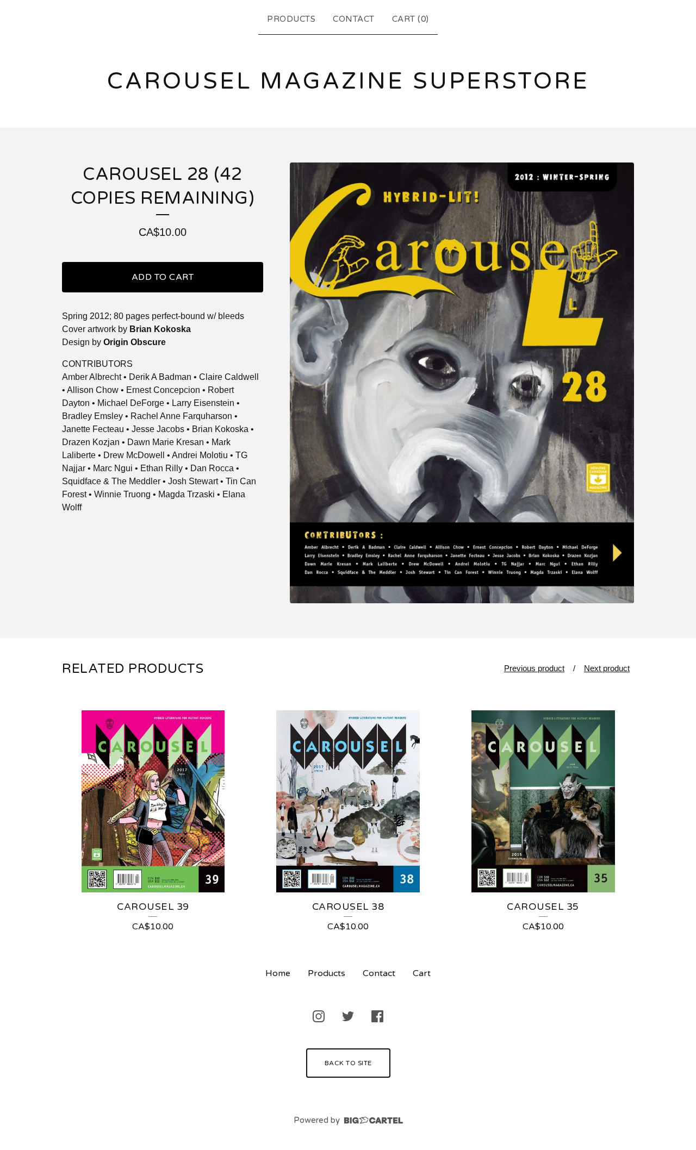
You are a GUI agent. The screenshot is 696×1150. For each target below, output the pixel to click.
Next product (607, 668)
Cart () (410, 19)
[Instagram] (318, 1016)
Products (291, 19)
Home (277, 973)
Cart (422, 973)
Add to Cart (163, 277)
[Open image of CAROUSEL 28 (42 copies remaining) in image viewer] (462, 382)
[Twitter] (348, 1016)
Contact (354, 19)
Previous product (534, 668)
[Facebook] (377, 1016)
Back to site (348, 1063)
